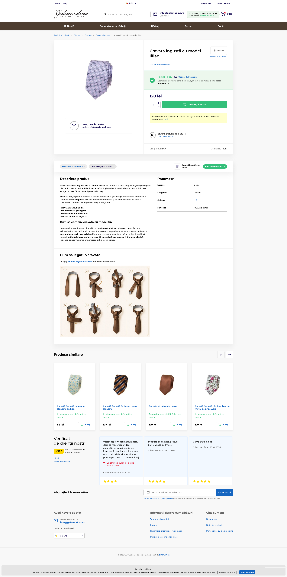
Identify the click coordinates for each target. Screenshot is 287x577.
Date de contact (214, 525)
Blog (65, 3)
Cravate (88, 35)
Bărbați (77, 35)
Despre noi (211, 519)
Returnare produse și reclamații (166, 531)
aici (166, 119)
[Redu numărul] (158, 106)
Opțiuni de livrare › (166, 136)
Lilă (195, 200)
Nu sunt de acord (227, 572)
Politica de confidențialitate (164, 537)
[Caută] (105, 14)
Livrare (57, 3)
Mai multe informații (206, 572)
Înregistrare (206, 3)
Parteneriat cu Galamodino (219, 531)
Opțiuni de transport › (188, 77)
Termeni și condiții (159, 519)
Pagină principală (61, 35)
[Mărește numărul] (158, 103)
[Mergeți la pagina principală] (71, 14)
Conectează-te (223, 3)
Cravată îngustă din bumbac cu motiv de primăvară (212, 407)
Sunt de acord (247, 572)
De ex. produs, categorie (120, 14)
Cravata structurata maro (163, 406)
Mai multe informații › (160, 64)
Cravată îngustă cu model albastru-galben (71, 407)
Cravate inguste (103, 35)
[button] (229, 354)
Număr (153, 104)
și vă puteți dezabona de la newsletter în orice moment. (182, 498)
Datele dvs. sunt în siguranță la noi (158, 498)
